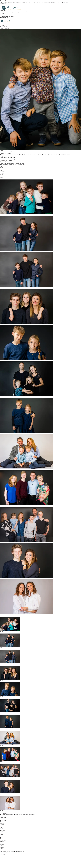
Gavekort (29, 12)
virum (1, 850)
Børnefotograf (23, 12)
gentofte (2, 843)
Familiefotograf (3, 12)
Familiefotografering (4, 163)
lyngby (1, 848)
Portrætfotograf (10, 12)
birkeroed (2, 841)
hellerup (2, 844)
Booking (4, 17)
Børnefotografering (13, 163)
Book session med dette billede (7, 164)
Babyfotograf (17, 12)
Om (7, 17)
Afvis (1, 3)
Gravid (12, 16)
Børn (8, 16)
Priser (1, 17)
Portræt (2, 16)
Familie (5, 16)
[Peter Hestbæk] (40, 21)
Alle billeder (2, 14)
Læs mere (67, 2)
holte (1, 845)
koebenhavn (2, 847)
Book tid (4, 854)
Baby (10, 16)
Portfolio (2, 13)
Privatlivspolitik (3, 852)
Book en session (21, 163)
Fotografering (3, 10)
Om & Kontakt (3, 830)
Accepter (4, 3)
